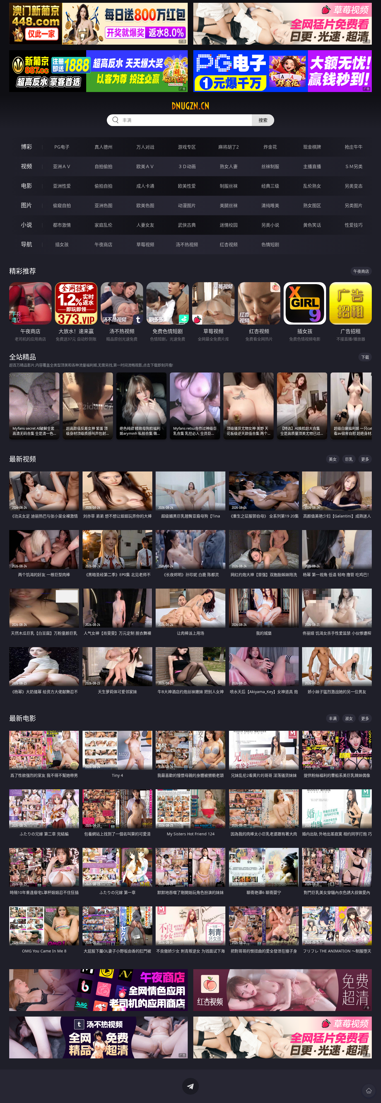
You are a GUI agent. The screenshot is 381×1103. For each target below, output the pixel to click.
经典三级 (270, 186)
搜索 (263, 120)
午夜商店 (103, 244)
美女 (333, 459)
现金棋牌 (312, 147)
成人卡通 (145, 186)
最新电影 (22, 718)
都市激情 (62, 225)
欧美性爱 (187, 186)
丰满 (333, 718)
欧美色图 (145, 205)
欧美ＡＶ (145, 166)
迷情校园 (229, 225)
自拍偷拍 (103, 166)
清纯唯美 (270, 205)
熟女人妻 (229, 166)
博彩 (26, 147)
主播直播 (312, 166)
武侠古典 (187, 225)
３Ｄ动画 (187, 166)
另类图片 (354, 205)
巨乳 (349, 459)
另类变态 (354, 186)
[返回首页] (368, 1090)
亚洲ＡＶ (62, 166)
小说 (26, 225)
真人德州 (103, 147)
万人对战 (145, 147)
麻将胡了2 (228, 147)
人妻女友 (145, 225)
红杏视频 (229, 244)
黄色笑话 (312, 225)
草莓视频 (145, 244)
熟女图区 (312, 205)
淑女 (349, 718)
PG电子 (61, 147)
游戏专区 (187, 147)
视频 (26, 166)
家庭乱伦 (103, 225)
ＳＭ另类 (354, 166)
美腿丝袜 (229, 205)
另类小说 (270, 225)
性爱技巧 (354, 225)
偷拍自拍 (103, 186)
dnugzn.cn (190, 106)
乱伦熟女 (312, 186)
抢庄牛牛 (354, 147)
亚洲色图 (103, 205)
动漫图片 (187, 205)
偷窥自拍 (62, 205)
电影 (26, 186)
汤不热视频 (187, 244)
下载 (365, 357)
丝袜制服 (270, 166)
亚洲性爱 (62, 186)
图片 (26, 205)
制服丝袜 (229, 186)
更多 (365, 459)
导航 (26, 244)
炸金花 (270, 147)
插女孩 (62, 244)
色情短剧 (270, 244)
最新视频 (22, 458)
